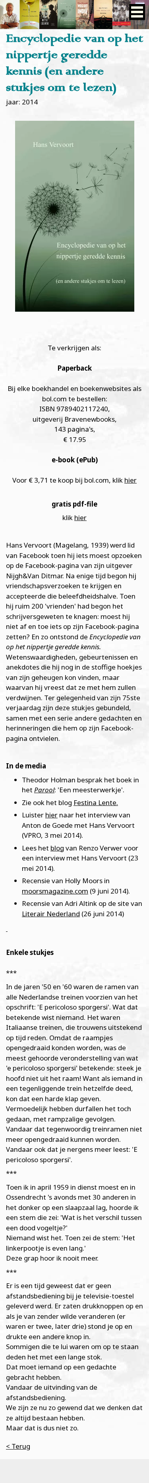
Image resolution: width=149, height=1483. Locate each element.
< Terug (18, 1446)
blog (57, 847)
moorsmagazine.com (55, 891)
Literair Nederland (51, 913)
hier (130, 480)
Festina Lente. (96, 802)
